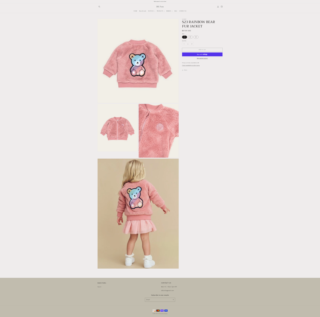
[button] (99, 6)
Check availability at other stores (191, 65)
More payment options (202, 58)
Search (99, 287)
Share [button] (185, 70)
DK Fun (157, 313)
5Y (196, 37)
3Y (184, 37)
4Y (190, 37)
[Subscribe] (173, 300)
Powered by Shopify (163, 313)
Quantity (184, 40)
